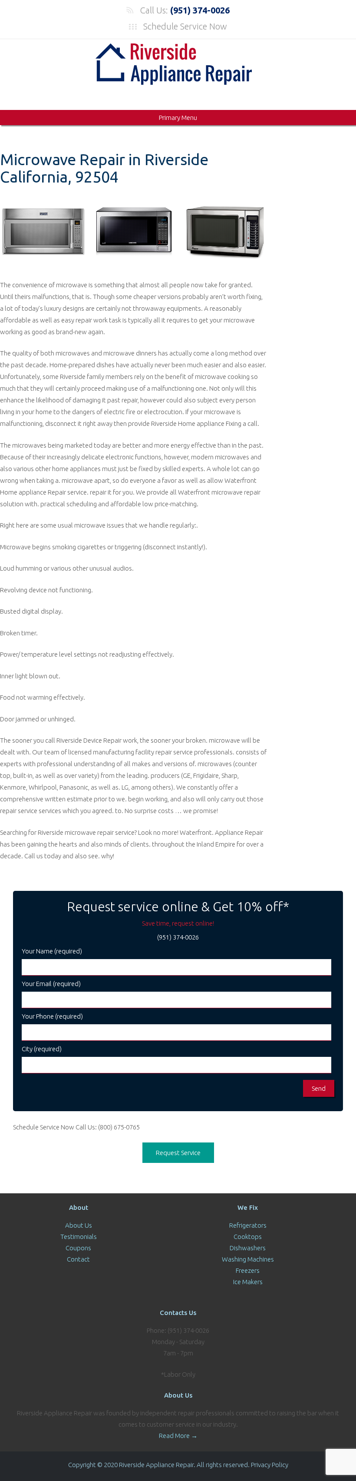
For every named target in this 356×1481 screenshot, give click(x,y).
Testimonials (78, 1236)
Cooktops (248, 1236)
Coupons (78, 1248)
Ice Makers (248, 1281)
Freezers (248, 1270)
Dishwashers (248, 1248)
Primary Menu (178, 117)
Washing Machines (248, 1259)
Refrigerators (248, 1225)
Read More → (178, 1435)
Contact (78, 1259)
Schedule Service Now (185, 26)
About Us (78, 1225)
